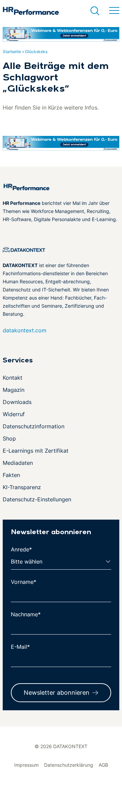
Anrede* (21, 549)
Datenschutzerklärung (68, 765)
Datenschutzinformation (33, 426)
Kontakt (12, 377)
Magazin (13, 389)
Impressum (26, 765)
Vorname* (23, 581)
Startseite (12, 51)
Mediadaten (18, 462)
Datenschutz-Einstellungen (37, 499)
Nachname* (26, 614)
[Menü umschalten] (114, 11)
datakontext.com (24, 330)
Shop (9, 438)
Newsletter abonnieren (56, 692)
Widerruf (14, 414)
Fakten (11, 475)
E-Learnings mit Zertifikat (35, 450)
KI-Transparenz (22, 487)
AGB (103, 765)
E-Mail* (20, 646)
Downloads (17, 402)
